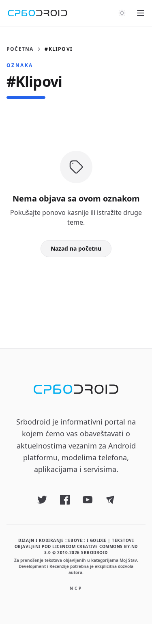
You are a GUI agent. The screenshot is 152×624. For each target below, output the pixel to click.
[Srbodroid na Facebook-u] (65, 500)
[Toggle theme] (122, 13)
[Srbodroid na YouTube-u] (87, 500)
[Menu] (141, 13)
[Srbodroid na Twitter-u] (42, 500)
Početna (19, 49)
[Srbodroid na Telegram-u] (110, 500)
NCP (76, 588)
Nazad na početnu (76, 248)
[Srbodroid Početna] (37, 13)
